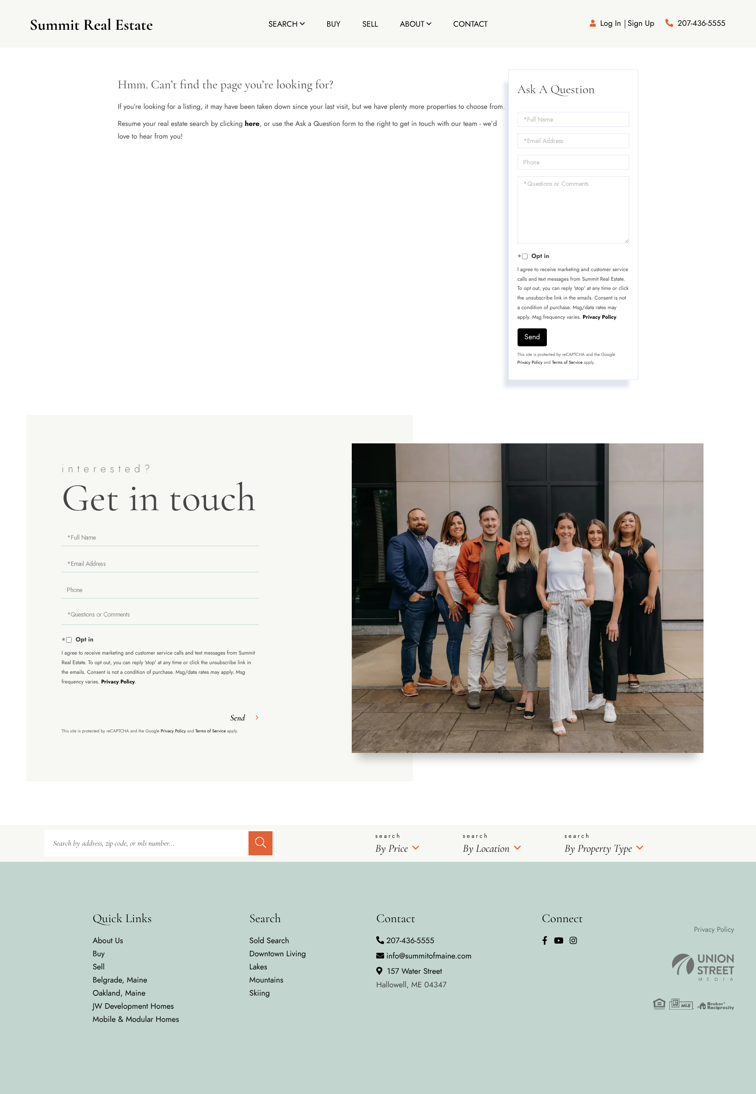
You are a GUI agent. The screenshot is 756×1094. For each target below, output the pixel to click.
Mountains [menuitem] (266, 980)
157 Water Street (411, 977)
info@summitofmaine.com (429, 956)
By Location (486, 848)
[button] (260, 843)
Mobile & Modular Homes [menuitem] (136, 1019)
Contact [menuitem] (470, 24)
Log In (610, 23)
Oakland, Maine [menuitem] (119, 993)
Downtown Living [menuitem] (277, 953)
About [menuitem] (412, 24)
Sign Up (640, 23)
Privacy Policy (599, 317)
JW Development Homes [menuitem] (133, 1006)
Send (532, 337)
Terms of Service (567, 362)
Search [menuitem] (283, 24)
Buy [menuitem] (333, 24)
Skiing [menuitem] (259, 993)
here (252, 124)
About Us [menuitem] (108, 940)
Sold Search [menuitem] (269, 940)
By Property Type (598, 848)
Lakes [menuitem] (258, 966)
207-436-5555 (701, 23)
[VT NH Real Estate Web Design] (693, 967)
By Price (391, 848)
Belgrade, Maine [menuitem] (120, 980)
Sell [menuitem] (370, 24)
